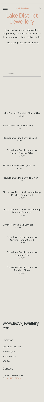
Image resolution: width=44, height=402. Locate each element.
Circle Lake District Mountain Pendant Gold (22, 254)
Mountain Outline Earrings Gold (20, 138)
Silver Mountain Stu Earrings (18, 224)
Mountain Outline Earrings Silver (20, 177)
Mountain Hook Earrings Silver (19, 165)
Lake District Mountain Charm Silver (22, 113)
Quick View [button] (22, 106)
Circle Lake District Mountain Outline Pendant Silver (22, 152)
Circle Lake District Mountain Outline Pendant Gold (22, 239)
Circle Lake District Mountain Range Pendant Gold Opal (22, 211)
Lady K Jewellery (22, 8)
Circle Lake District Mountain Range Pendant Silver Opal (22, 194)
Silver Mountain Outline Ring (18, 125)
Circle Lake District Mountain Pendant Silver (22, 269)
